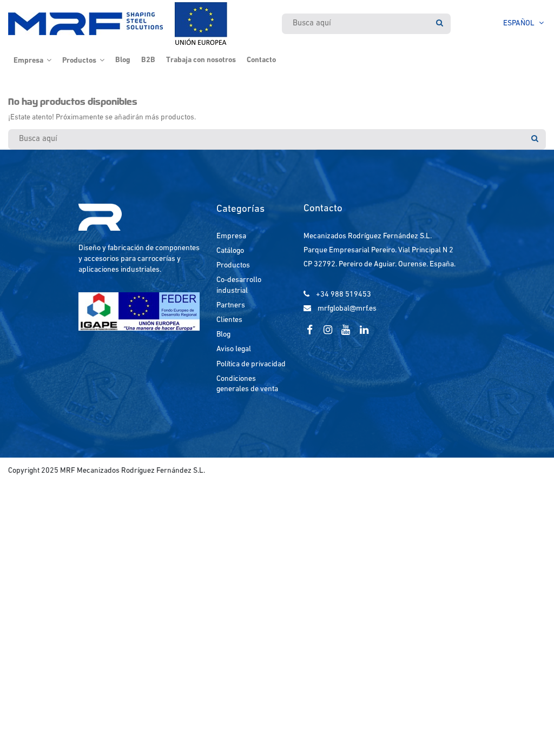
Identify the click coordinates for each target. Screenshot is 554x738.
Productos (233, 265)
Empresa (231, 236)
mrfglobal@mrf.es (347, 309)
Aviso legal (233, 349)
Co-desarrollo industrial (238, 285)
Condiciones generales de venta (247, 384)
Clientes (229, 320)
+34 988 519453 (343, 295)
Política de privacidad (251, 364)
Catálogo (230, 251)
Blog (223, 335)
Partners (230, 305)
